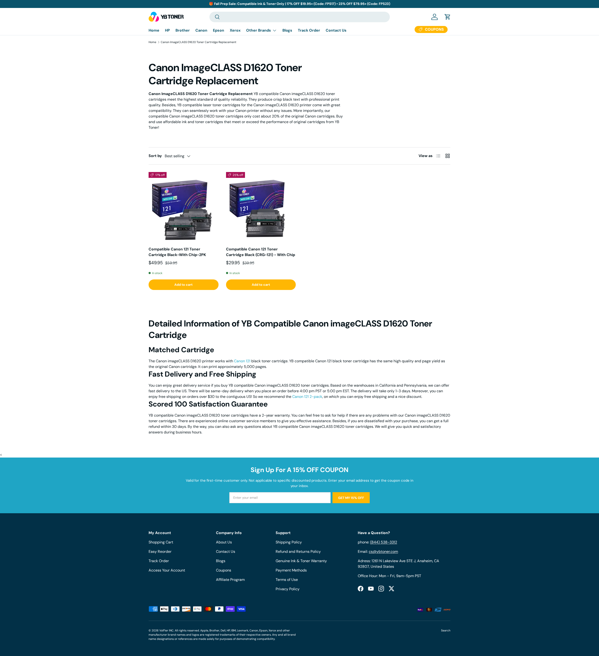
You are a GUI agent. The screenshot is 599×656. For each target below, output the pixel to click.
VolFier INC (166, 630)
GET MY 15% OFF (351, 498)
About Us (224, 542)
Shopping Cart (161, 542)
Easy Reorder (160, 551)
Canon (201, 30)
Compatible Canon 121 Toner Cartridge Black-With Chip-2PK (177, 252)
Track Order (309, 30)
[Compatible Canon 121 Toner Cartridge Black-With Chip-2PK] (184, 207)
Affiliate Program (230, 579)
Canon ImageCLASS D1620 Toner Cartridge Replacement (198, 42)
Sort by (155, 155)
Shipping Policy (289, 542)
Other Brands (258, 30)
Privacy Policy (288, 588)
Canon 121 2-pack (307, 396)
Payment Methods (291, 570)
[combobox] (299, 17)
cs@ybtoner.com (383, 551)
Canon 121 (242, 361)
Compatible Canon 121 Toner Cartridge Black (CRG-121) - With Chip (260, 252)
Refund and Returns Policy (298, 551)
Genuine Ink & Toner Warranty (301, 560)
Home (154, 30)
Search (445, 630)
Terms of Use (287, 579)
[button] (447, 17)
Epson (218, 30)
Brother (182, 30)
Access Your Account (167, 570)
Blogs (287, 30)
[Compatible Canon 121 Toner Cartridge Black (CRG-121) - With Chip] (261, 207)
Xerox (235, 30)
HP (167, 30)
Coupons (223, 570)
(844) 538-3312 (383, 542)
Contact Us (336, 30)
